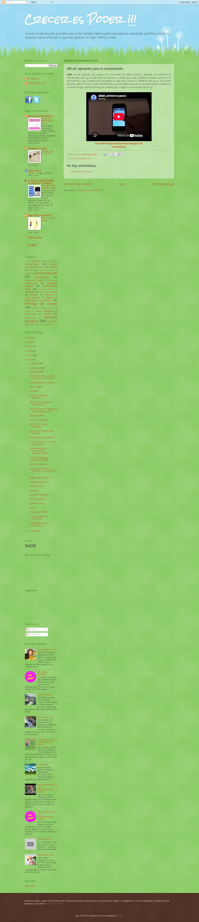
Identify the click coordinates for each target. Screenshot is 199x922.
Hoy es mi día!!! (36, 415)
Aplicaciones (81, 158)
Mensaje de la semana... (38, 300)
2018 (30, 337)
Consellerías (43, 270)
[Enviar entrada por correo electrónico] (104, 154)
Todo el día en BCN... (46, 855)
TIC (89, 158)
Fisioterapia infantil (38, 512)
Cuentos (28, 273)
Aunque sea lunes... (46, 717)
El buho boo (43, 764)
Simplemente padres (37, 83)
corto (53, 270)
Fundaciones (52, 292)
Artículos (50, 261)
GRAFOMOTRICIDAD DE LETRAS (49, 187)
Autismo (41, 267)
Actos (27, 261)
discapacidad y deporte (34, 280)
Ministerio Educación (39, 308)
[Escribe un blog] (113, 154)
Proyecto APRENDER (39, 495)
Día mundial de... (46, 273)
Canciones (53, 267)
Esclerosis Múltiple (46, 289)
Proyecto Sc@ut (36, 371)
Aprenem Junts (37, 503)
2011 (30, 359)
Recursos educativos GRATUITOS (39, 517)
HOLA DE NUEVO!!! (38, 464)
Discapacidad (42, 277)
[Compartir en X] (116, 154)
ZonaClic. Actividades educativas (39, 396)
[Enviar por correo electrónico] (110, 154)
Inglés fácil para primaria (39, 215)
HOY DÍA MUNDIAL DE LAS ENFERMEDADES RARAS (47, 788)
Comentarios (33, 79)
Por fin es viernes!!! (38, 420)
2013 (30, 351)
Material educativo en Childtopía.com (39, 524)
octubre (34, 531)
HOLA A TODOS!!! (37, 499)
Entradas (32, 629)
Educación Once (36, 486)
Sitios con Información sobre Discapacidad (43, 443)
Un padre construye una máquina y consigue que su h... (43, 471)
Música (53, 308)
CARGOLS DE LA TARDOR (47, 152)
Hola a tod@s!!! (36, 387)
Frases (41, 292)
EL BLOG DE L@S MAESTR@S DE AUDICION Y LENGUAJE (41, 182)
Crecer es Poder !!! (81, 19)
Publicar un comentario (81, 171)
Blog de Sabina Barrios (40, 477)
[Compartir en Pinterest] (121, 154)
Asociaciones (32, 264)
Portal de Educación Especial (42, 382)
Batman (32, 173)
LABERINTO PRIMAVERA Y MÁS (48, 121)
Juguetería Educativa (39, 482)
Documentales (31, 283)
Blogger (119, 915)
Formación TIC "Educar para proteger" (42, 432)
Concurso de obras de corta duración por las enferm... (42, 377)
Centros (31, 270)
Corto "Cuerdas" (44, 839)
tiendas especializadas (42, 324)
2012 (30, 355)
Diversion (51, 280)
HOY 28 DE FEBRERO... (43, 673)
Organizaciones (31, 314)
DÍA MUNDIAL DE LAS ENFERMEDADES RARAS (47, 742)
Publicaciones (30, 318)
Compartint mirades (37, 148)
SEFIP (32, 507)
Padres (47, 314)
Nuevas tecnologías (44, 311)
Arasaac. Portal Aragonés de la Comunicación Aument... (43, 410)
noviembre (35, 368)
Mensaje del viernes (41, 303)
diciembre (35, 363)
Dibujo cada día (35, 170)
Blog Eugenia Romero (47, 649)
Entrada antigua (163, 184)
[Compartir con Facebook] (118, 154)
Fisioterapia (30, 292)
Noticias (28, 311)
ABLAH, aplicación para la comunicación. (41, 403)
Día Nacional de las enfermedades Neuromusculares (39, 451)
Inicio (122, 184)
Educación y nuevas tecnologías (38, 425)
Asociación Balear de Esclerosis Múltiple (39, 459)
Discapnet (32, 245)
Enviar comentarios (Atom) (89, 190)
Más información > (54, 903)
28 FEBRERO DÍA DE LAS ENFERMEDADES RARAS (47, 816)
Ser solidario (52, 321)
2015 (30, 342)
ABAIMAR (34, 391)
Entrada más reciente (77, 184)
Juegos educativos (32, 297)
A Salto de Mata (35, 237)
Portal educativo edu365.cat (42, 437)
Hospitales (34, 295)
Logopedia (49, 297)
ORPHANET (30, 886)
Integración (48, 295)
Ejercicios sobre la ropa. (48, 219)
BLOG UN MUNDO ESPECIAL (40, 116)
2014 (30, 346)
